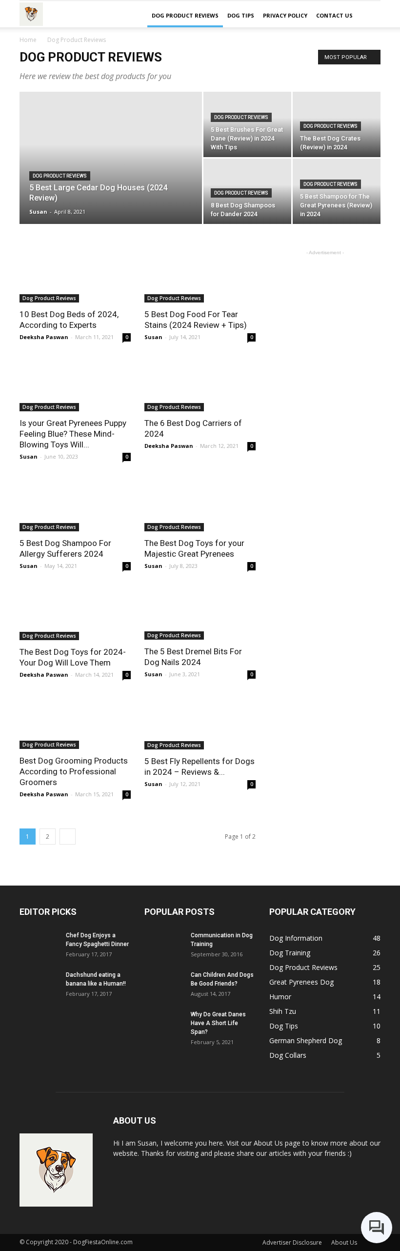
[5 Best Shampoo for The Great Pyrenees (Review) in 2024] (336, 191)
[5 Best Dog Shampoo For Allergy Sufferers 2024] (75, 503)
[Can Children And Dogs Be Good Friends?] (163, 983)
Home (28, 40)
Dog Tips (240, 15)
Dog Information (295, 938)
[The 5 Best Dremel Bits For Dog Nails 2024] (200, 612)
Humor (280, 996)
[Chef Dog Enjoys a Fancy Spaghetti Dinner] (39, 944)
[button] (368, 15)
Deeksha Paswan (44, 337)
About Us (344, 1242)
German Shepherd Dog (305, 1040)
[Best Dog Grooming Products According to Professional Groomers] (75, 721)
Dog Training (289, 952)
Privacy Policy (285, 15)
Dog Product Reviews (185, 15)
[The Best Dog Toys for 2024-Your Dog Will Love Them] (75, 613)
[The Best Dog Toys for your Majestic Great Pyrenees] (200, 503)
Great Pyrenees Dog (301, 982)
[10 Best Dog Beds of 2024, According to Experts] (75, 275)
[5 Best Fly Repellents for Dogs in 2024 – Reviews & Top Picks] (200, 721)
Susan (38, 211)
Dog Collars (287, 1055)
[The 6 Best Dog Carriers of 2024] (200, 384)
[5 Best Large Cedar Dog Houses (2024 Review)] (111, 171)
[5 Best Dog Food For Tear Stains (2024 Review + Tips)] (200, 275)
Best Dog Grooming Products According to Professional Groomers (74, 771)
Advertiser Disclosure (292, 1242)
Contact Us (334, 15)
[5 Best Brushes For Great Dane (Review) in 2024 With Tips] (247, 124)
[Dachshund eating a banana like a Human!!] (39, 984)
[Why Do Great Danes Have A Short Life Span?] (163, 1023)
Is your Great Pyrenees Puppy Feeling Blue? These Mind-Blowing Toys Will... (73, 433)
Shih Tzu (282, 1011)
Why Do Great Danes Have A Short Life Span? (218, 1023)
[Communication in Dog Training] (163, 944)
